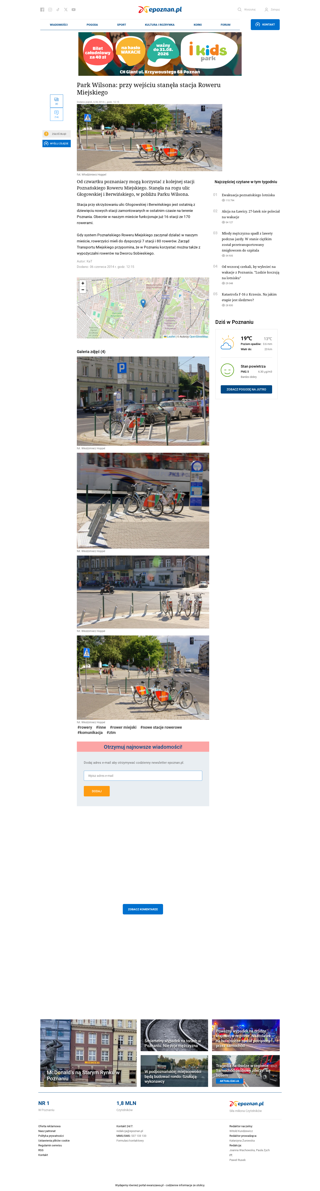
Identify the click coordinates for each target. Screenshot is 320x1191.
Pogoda (92, 24)
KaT (89, 261)
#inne (101, 727)
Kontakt (268, 24)
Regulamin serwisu (50, 1145)
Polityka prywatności (51, 1135)
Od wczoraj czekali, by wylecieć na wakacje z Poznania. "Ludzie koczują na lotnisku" (250, 272)
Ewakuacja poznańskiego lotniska (248, 195)
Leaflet (171, 336)
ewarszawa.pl (155, 1185)
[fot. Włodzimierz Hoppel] (143, 137)
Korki (198, 24)
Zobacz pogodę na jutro (246, 389)
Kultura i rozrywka (160, 24)
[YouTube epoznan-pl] (74, 10)
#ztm (111, 732)
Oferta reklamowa (49, 1126)
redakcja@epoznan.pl (129, 1131)
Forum (225, 24)
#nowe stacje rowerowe (161, 727)
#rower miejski (123, 727)
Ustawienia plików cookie (54, 1140)
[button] (143, 303)
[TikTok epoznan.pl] (58, 10)
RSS (41, 1150)
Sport (121, 24)
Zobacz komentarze (143, 909)
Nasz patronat (47, 1131)
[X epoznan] (66, 10)
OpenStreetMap (198, 336)
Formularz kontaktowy (130, 1140)
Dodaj (97, 791)
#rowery (84, 727)
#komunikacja (90, 732)
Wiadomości (59, 24)
